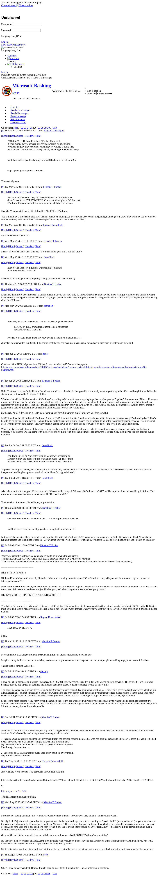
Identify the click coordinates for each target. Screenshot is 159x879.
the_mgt (44, 671)
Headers (29, 136)
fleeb (45, 854)
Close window (8, 5)
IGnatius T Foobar (52, 187)
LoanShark (49, 257)
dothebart (48, 305)
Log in (4, 42)
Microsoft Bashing (31, 85)
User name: (6, 24)
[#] (2, 130)
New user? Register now (13, 44)
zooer (45, 353)
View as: (91, 93)
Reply (5, 136)
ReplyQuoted (16, 136)
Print (38, 136)
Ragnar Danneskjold (54, 130)
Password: (6, 30)
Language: (6, 36)
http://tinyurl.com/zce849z (14, 791)
